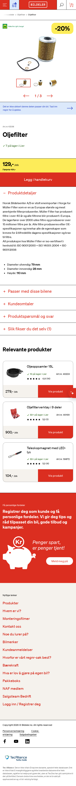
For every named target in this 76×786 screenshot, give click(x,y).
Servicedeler (8, 14)
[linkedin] (27, 741)
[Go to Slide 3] (53, 83)
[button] (38, 53)
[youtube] (16, 741)
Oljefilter (21, 14)
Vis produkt (55, 391)
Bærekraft (11, 665)
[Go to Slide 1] (23, 83)
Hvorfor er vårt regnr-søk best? (27, 657)
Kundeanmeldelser (18, 650)
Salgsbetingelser (28, 734)
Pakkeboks (11, 681)
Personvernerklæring (13, 731)
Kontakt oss (12, 626)
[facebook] (5, 741)
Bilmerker (10, 642)
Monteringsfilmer (16, 619)
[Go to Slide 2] (38, 83)
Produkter (10, 603)
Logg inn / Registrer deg (22, 704)
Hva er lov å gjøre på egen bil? (26, 673)
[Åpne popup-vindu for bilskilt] (14, 5)
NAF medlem (13, 688)
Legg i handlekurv (38, 179)
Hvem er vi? (12, 611)
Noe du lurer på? (15, 634)
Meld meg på (59, 561)
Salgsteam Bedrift (17, 696)
